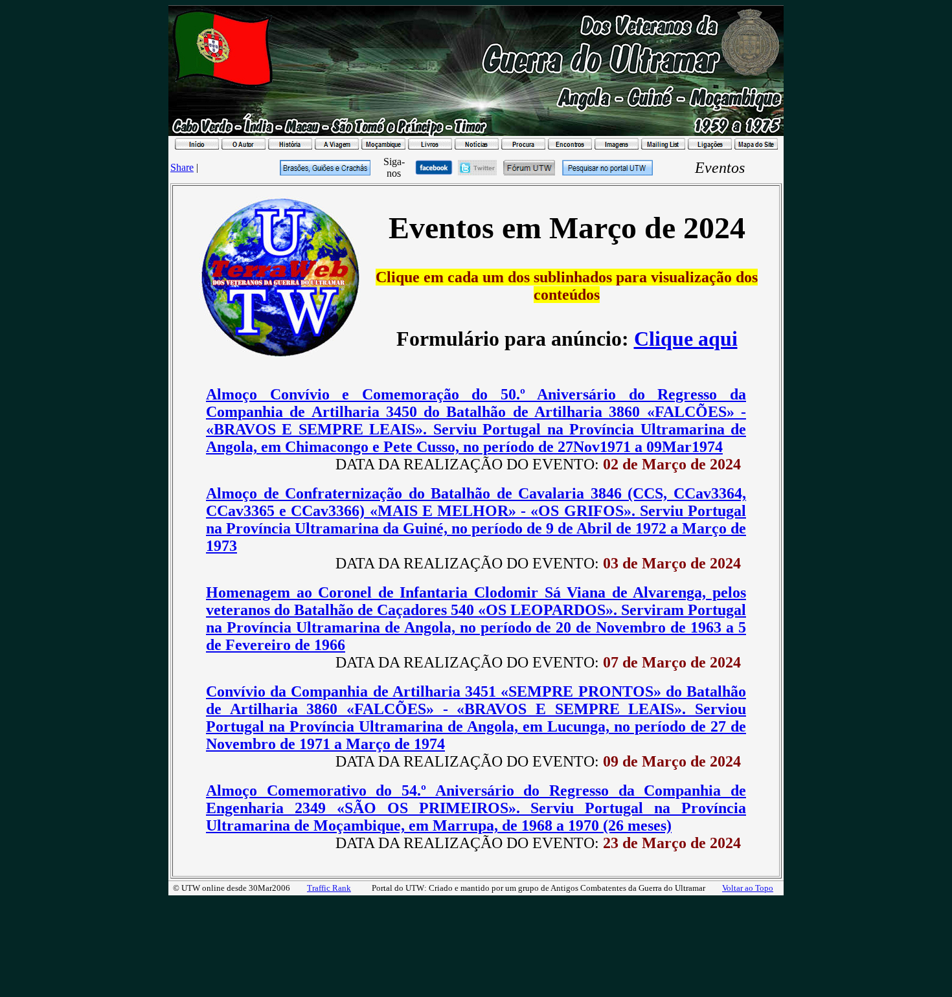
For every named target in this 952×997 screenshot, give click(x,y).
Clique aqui (686, 338)
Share (182, 167)
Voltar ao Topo (747, 888)
